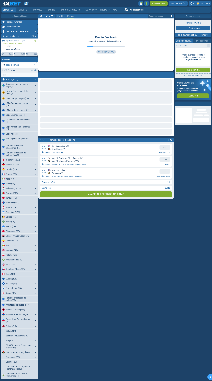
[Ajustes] (192, 3)
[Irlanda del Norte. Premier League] (52, 16)
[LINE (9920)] (41, 16)
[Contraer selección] (32, 70)
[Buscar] (171, 16)
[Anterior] (29, 36)
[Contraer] (35, 79)
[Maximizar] (35, 22)
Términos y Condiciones (192, 63)
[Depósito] (146, 3)
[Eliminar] (170, 140)
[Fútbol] (46, 16)
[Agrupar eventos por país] (35, 70)
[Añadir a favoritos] (35, 40)
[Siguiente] (35, 36)
